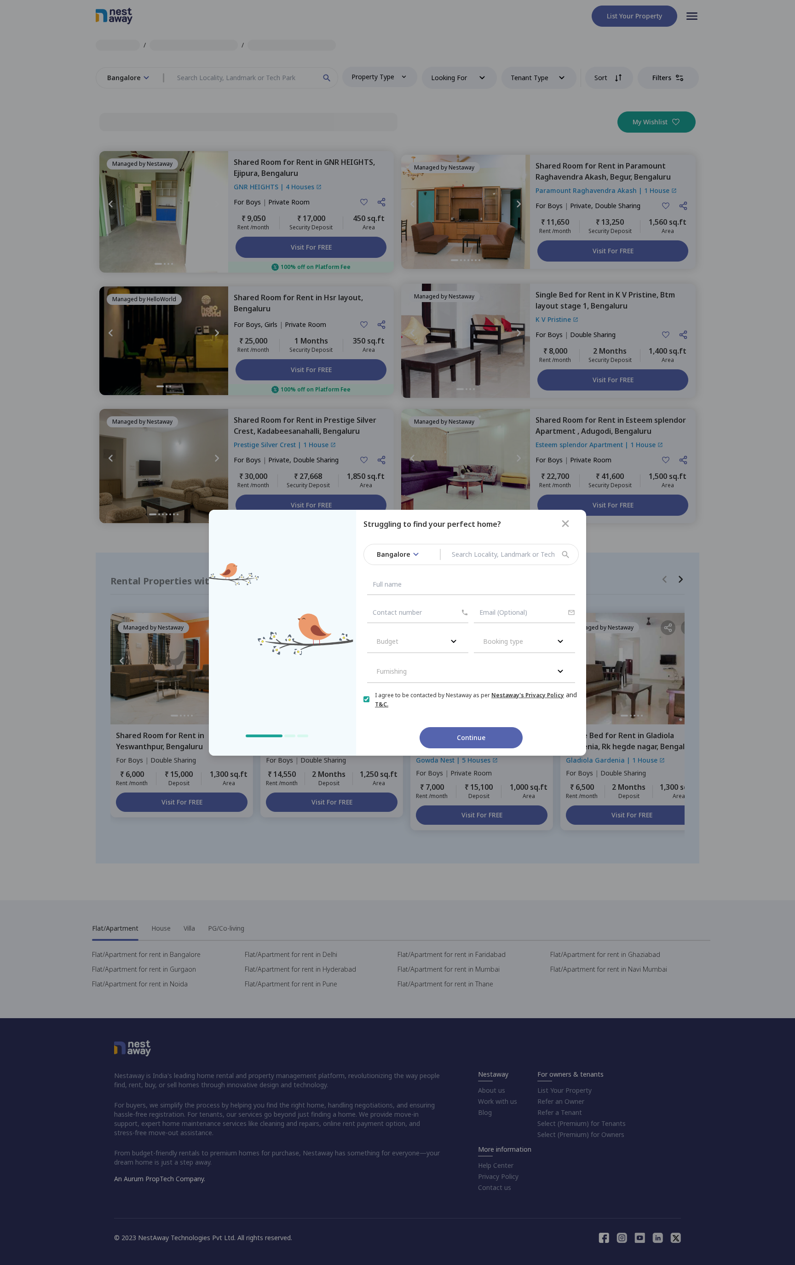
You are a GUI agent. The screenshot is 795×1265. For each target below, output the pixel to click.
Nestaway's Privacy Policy (527, 695)
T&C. (381, 704)
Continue (471, 737)
